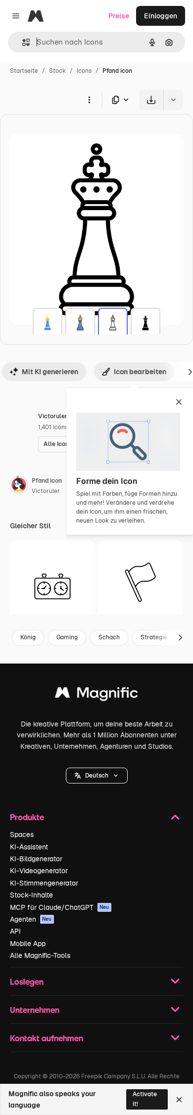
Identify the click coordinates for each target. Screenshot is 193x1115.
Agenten (31, 919)
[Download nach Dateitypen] (120, 100)
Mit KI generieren (50, 371)
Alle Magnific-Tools (40, 955)
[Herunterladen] (151, 100)
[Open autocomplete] (22, 42)
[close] (179, 402)
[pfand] (47, 322)
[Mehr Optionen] (89, 100)
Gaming (67, 637)
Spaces (22, 834)
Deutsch (96, 776)
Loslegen (27, 981)
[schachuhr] (53, 582)
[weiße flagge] (141, 582)
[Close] (179, 1100)
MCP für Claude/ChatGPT (59, 907)
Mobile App (28, 943)
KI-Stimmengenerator (44, 883)
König (28, 637)
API (15, 931)
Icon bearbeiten (140, 371)
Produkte (27, 817)
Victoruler (46, 491)
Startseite (24, 71)
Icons (84, 71)
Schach (109, 637)
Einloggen (160, 15)
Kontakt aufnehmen (46, 1038)
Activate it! (145, 1099)
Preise (118, 15)
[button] (97, 775)
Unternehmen (34, 1009)
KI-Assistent (29, 846)
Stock (57, 71)
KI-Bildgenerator (36, 858)
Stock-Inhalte (31, 895)
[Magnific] (96, 695)
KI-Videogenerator (39, 870)
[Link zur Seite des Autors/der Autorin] (19, 486)
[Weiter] (180, 638)
